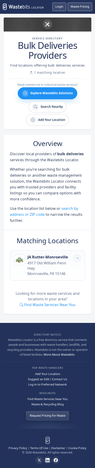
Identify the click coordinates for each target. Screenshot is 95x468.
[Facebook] (55, 460)
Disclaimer (58, 448)
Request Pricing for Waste (47, 415)
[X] (39, 460)
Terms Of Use (39, 448)
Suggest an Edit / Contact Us (47, 379)
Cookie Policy (77, 448)
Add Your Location (47, 374)
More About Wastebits (59, 354)
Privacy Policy (18, 448)
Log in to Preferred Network (47, 384)
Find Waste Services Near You (47, 399)
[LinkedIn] (47, 460)
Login (59, 6)
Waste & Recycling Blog (47, 404)
